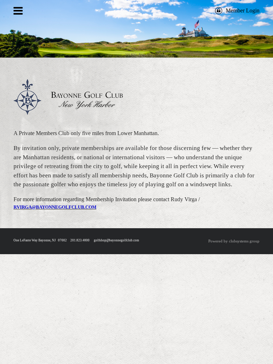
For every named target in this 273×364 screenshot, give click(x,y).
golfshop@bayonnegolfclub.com (116, 240)
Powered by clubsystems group (233, 241)
